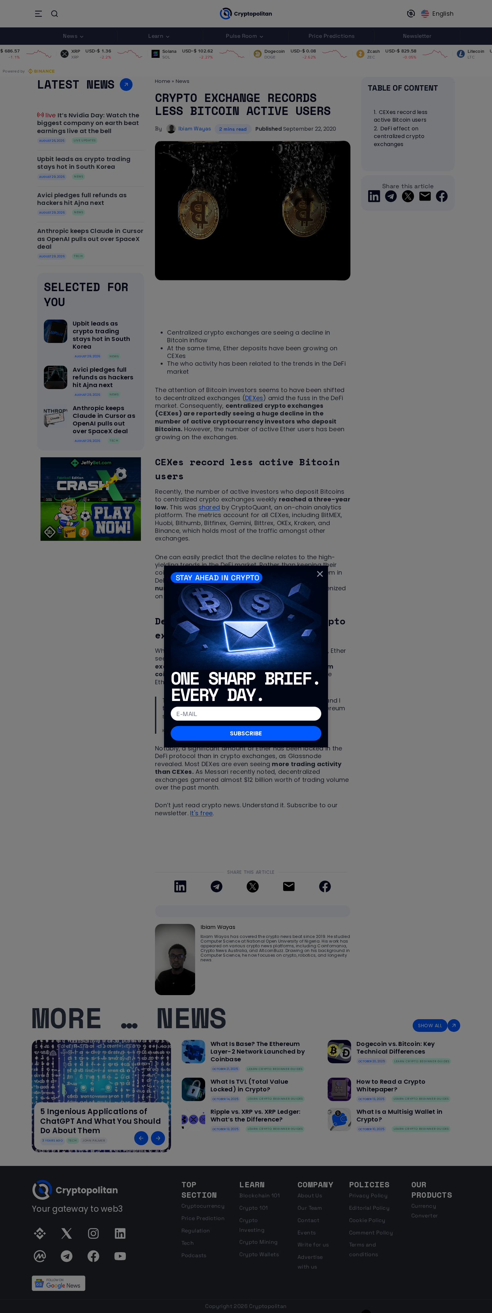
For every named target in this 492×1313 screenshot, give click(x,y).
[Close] (320, 573)
